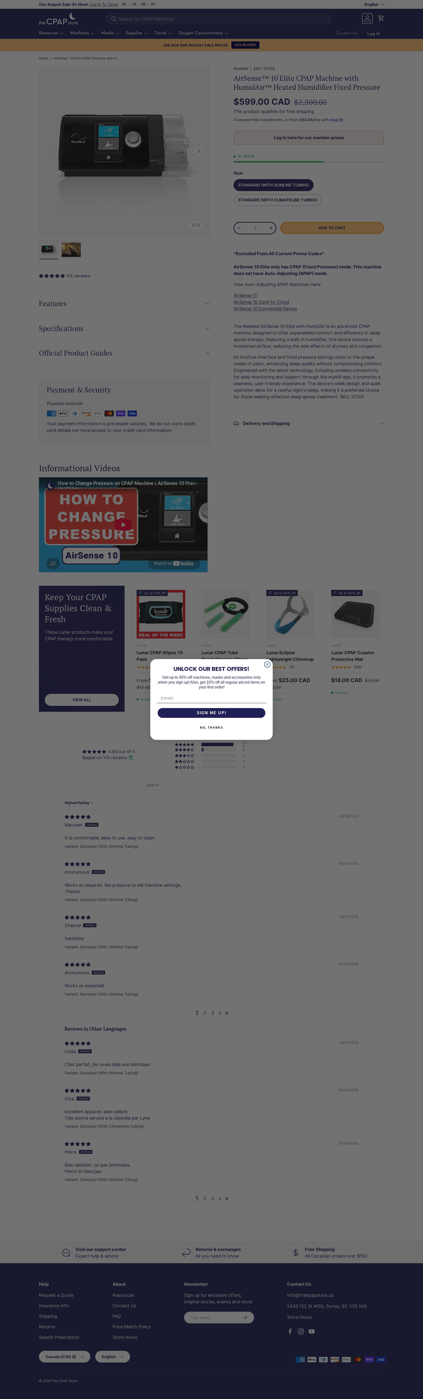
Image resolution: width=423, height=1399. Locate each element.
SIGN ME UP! (211, 713)
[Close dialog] (267, 664)
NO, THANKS (211, 727)
